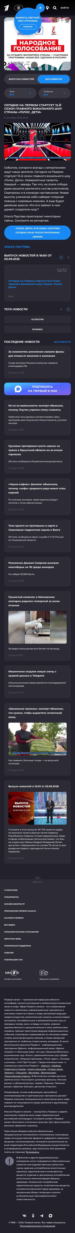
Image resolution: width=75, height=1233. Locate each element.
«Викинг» (9, 1072)
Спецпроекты (11, 897)
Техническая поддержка (17, 946)
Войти (65, 8)
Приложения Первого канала (20, 911)
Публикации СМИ (13, 960)
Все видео (9, 925)
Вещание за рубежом (49, 979)
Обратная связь (12, 939)
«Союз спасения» (36, 1069)
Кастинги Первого (14, 918)
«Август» (45, 1065)
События (8, 953)
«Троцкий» (21, 1072)
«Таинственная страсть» (17, 1076)
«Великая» (33, 1072)
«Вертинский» (48, 1072)
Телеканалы (32, 1152)
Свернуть (37, 882)
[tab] (21, 79)
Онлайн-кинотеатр (14, 904)
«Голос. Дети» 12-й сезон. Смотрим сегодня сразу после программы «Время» (37, 232)
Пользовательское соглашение (21, 932)
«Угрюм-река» (55, 1069)
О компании (10, 890)
